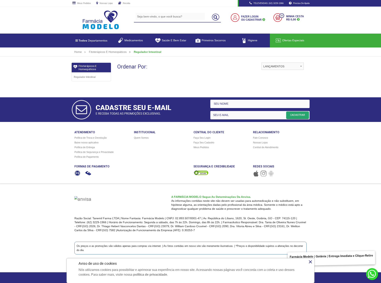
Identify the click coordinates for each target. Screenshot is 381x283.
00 (282, 15)
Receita (126, 3)
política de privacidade (150, 274)
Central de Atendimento (265, 147)
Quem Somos (141, 137)
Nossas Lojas (106, 3)
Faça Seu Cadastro (203, 142)
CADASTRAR (297, 114)
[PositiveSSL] (201, 172)
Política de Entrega (84, 147)
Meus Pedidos (84, 3)
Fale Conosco (260, 137)
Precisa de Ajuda (301, 3)
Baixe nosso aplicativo (86, 142)
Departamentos (93, 40)
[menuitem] (78, 51)
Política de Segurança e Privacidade (94, 152)
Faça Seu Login (202, 137)
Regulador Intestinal (85, 77)
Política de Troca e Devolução (90, 137)
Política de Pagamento (86, 157)
